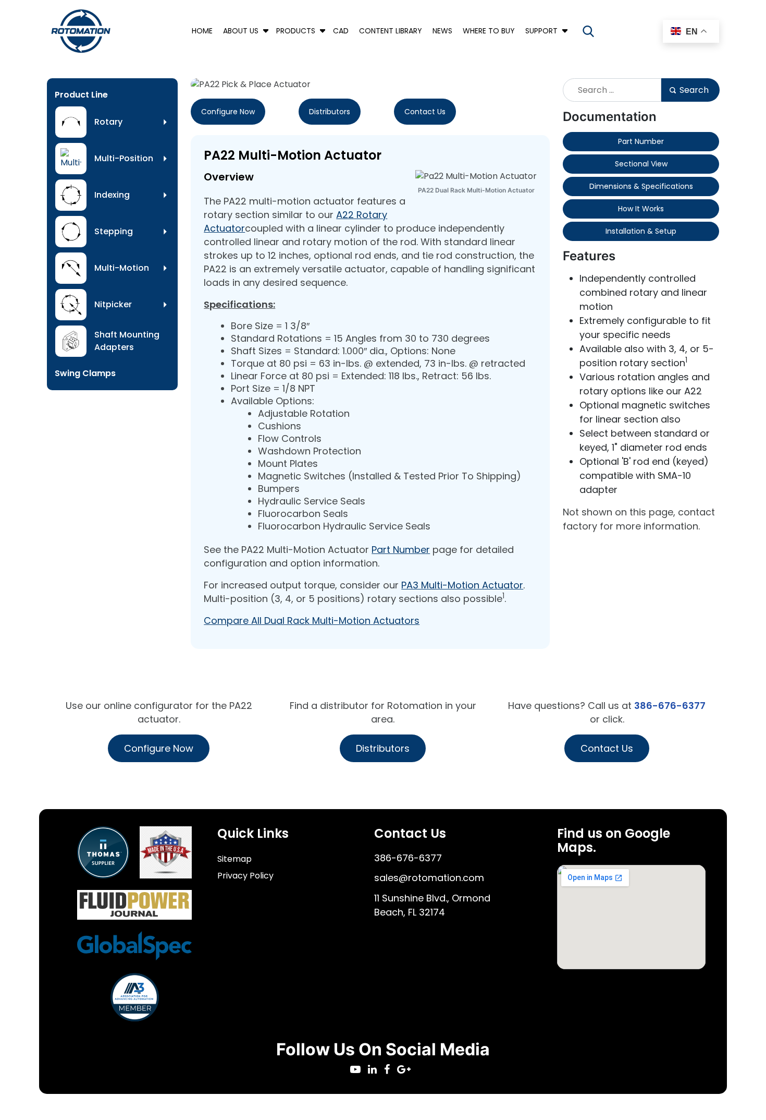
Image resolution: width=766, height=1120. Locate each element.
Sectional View (641, 164)
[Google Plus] (406, 1070)
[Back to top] (729, 1083)
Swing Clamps (85, 373)
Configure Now (228, 111)
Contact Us (425, 111)
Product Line (81, 95)
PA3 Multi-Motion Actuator (462, 585)
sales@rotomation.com (429, 877)
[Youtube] (359, 1070)
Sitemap (234, 859)
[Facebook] (390, 1070)
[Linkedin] (376, 1070)
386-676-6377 (670, 705)
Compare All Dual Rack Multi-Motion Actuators (311, 620)
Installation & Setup (641, 231)
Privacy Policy (245, 876)
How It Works (641, 208)
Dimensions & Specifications (641, 186)
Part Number (401, 549)
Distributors (329, 111)
